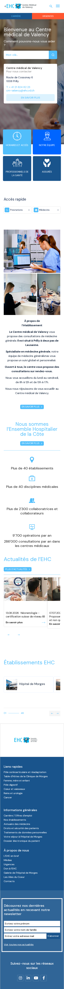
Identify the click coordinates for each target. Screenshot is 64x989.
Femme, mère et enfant (17, 780)
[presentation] (9, 635)
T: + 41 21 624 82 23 (18, 87)
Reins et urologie (13, 793)
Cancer (8, 797)
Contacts (9, 881)
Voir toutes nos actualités (19, 944)
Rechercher (53, 55)
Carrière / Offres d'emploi (18, 815)
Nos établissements (15, 819)
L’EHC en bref (11, 856)
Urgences (48, 16)
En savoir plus (30, 97)
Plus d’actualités (18, 569)
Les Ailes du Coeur (14, 877)
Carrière (16, 16)
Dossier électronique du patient (22, 841)
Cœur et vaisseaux (14, 789)
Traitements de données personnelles (25, 832)
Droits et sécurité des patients (21, 828)
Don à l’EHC (10, 868)
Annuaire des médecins (17, 824)
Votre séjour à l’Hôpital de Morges (23, 836)
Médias (8, 860)
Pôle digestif (11, 784)
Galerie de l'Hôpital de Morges (21, 872)
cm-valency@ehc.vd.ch (20, 90)
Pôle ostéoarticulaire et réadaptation (25, 772)
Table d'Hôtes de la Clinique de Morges (26, 776)
